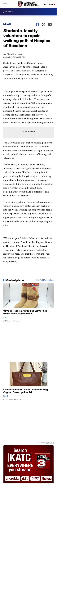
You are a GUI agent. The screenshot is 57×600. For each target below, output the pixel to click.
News (7, 24)
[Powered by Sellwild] (50, 443)
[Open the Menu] (4, 4)
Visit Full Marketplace (45, 280)
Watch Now (49, 4)
